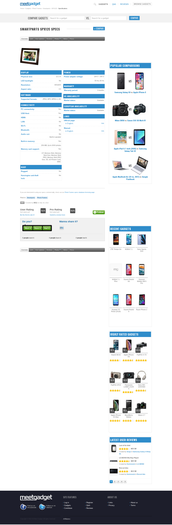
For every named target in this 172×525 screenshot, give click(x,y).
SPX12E (54, 8)
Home (22, 8)
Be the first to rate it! (27, 215)
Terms (133, 505)
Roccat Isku (123, 468)
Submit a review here (57, 215)
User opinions (39, 39)
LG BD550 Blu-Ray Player (129, 458)
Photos (58, 39)
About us (134, 503)
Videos (65, 39)
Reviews (124, 4)
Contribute (68, 508)
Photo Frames (37, 8)
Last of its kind (124, 445)
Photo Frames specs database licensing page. (80, 192)
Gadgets (103, 4)
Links (111, 503)
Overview (24, 39)
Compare (134, 18)
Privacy (111, 505)
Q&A (114, 4)
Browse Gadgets (142, 4)
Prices (72, 39)
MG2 (35, 203)
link (102, 123)
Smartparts (46, 8)
